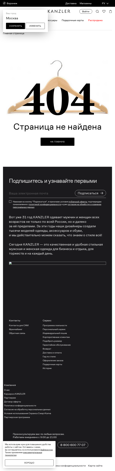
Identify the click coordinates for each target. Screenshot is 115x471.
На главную (57, 142)
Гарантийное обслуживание (57, 345)
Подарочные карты (73, 20)
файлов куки (46, 450)
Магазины (85, 3)
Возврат (47, 348)
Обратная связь (17, 333)
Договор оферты (12, 401)
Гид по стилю (49, 356)
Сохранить (15, 26)
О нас (7, 390)
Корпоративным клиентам (56, 337)
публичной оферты (78, 201)
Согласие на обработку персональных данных (27, 409)
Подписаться (90, 193)
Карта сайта (95, 465)
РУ (103, 3)
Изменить (35, 26)
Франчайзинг (15, 329)
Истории (47, 368)
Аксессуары (50, 20)
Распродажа (95, 20)
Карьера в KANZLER (14, 394)
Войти (85, 11)
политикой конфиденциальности (45, 204)
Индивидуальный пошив (55, 333)
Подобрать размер (52, 341)
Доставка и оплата (52, 352)
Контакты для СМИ (19, 325)
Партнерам (10, 397)
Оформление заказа (53, 360)
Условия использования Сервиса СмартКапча (27, 413)
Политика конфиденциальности (20, 405)
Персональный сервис (54, 329)
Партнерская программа (17, 417)
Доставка (71, 3)
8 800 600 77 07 (72, 445)
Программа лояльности (55, 325)
